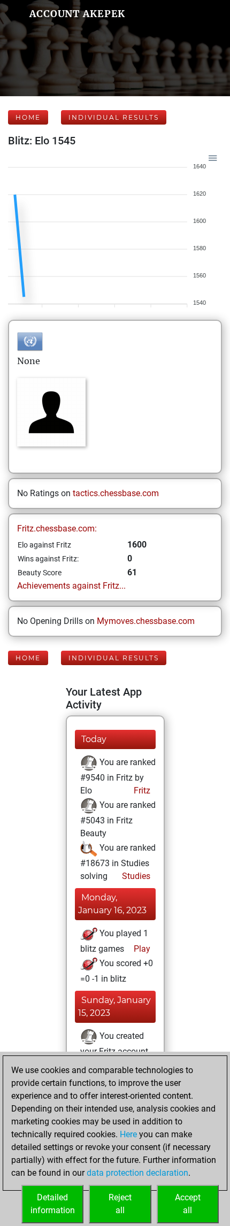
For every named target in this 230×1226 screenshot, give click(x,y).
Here (128, 1134)
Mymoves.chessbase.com (146, 621)
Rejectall (120, 1203)
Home (28, 117)
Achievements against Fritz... (71, 586)
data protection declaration (137, 1173)
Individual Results (113, 117)
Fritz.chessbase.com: (57, 528)
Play (141, 949)
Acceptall (188, 1203)
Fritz (141, 790)
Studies (135, 876)
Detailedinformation (52, 1203)
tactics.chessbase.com (116, 493)
